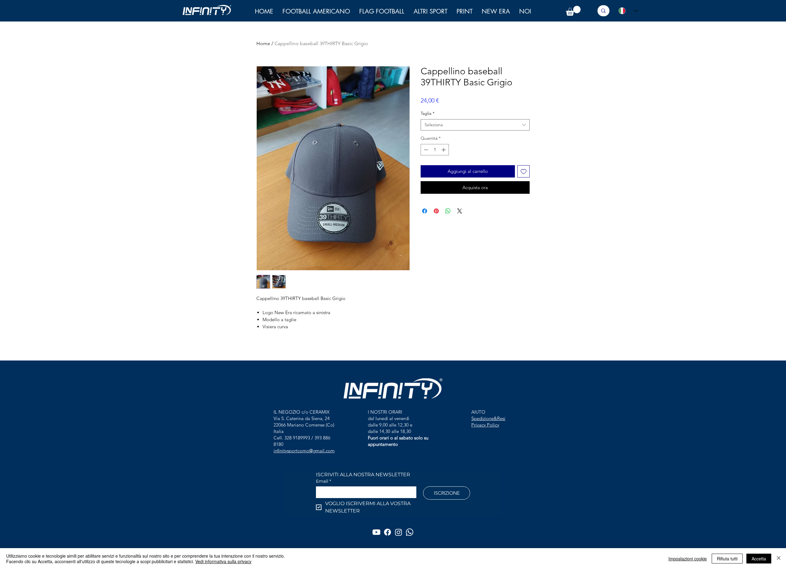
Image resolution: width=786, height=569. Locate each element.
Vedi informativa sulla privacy (223, 561)
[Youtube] (376, 532)
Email (323, 481)
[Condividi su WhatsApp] (448, 211)
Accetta (759, 558)
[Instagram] (398, 532)
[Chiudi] (778, 558)
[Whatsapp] (409, 532)
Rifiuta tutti (727, 558)
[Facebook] (387, 532)
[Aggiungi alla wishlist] (523, 171)
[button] (525, 11)
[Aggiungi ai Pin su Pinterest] (436, 211)
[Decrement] (425, 149)
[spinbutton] (434, 149)
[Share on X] (459, 211)
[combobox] (475, 125)
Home (263, 43)
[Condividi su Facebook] (424, 211)
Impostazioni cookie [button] (687, 558)
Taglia (427, 113)
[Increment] (444, 149)
